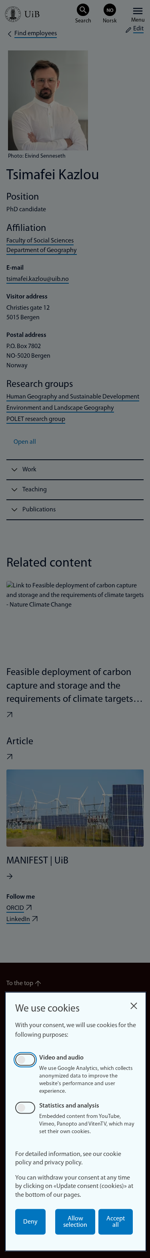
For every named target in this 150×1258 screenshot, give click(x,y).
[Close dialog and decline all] (134, 1004)
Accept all (115, 1222)
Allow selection (75, 1222)
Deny (30, 1222)
